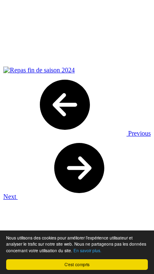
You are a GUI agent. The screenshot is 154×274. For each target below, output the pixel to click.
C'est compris (77, 264)
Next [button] (10, 196)
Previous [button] (138, 133)
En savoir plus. (87, 250)
